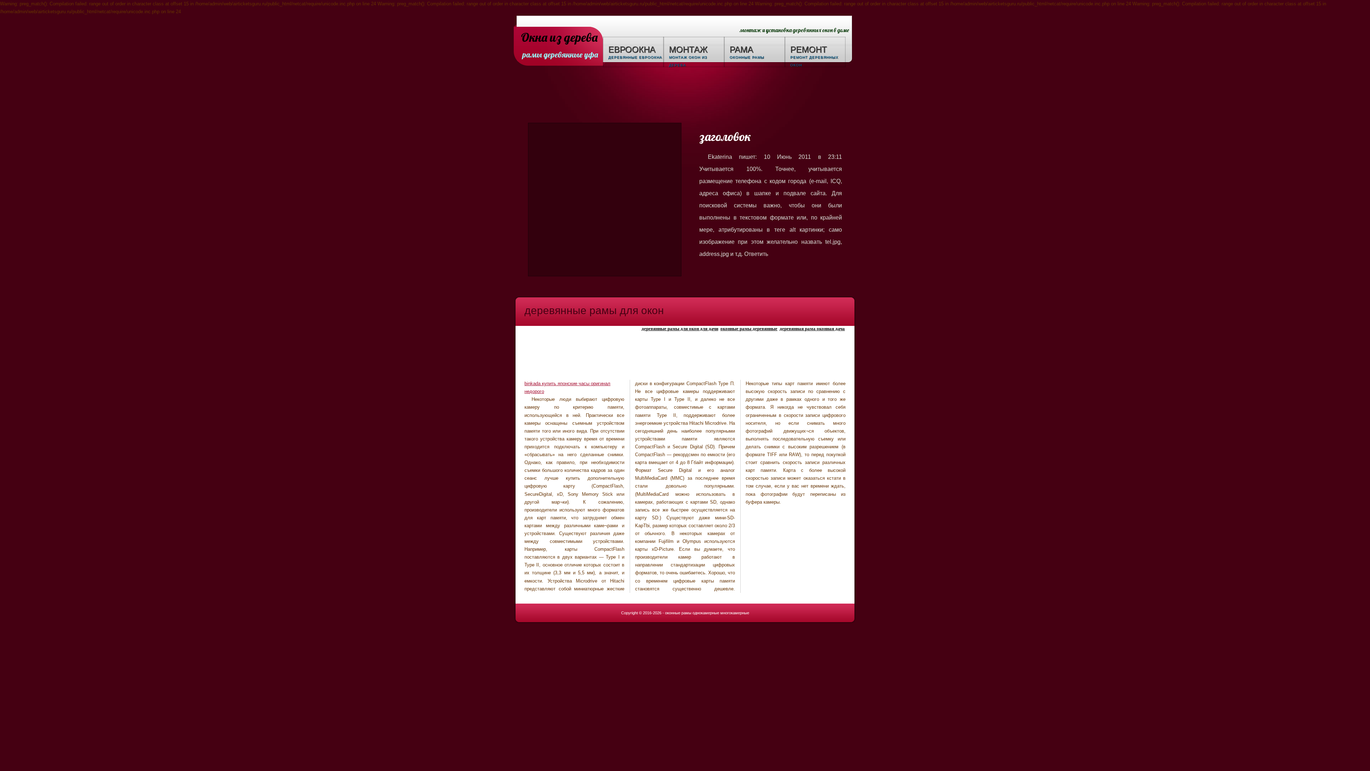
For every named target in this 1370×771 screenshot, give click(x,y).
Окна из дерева (559, 38)
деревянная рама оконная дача (812, 328)
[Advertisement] (685, 96)
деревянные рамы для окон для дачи (679, 328)
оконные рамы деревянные (748, 328)
